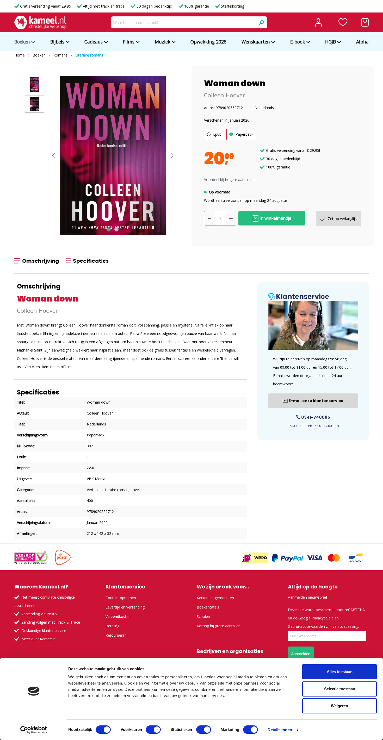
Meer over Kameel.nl (38, 638)
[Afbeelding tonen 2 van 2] (116, 229)
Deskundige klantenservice (43, 630)
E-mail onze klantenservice (315, 400)
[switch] (153, 729)
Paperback (244, 134)
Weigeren (339, 706)
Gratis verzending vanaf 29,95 (45, 6)
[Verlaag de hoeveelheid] (209, 218)
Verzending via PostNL (40, 613)
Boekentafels (208, 607)
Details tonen (280, 730)
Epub (217, 134)
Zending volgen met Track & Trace (50, 622)
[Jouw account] (318, 22)
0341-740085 (315, 417)
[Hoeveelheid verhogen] (231, 218)
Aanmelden (300, 653)
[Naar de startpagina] (40, 22)
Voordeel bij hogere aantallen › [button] (230, 179)
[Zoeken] (261, 22)
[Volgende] (172, 155)
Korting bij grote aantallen (218, 625)
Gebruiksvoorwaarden (306, 626)
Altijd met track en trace (104, 6)
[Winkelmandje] (365, 22)
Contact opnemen (121, 597)
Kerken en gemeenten (215, 597)
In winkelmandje (274, 218)
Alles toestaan (340, 671)
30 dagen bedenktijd (154, 6)
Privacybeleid (322, 618)
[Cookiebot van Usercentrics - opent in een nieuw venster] (34, 730)
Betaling (112, 625)
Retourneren (116, 635)
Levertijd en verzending (125, 607)
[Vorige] (53, 155)
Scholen (203, 616)
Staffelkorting (232, 6)
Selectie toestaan (339, 689)
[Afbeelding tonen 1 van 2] (109, 229)
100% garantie (196, 6)
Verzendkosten (118, 616)
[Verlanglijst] (343, 22)
